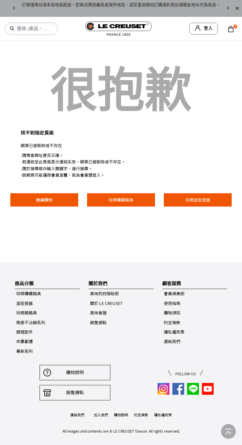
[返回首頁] (228, 431)
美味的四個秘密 (104, 294)
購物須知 (172, 313)
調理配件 (24, 332)
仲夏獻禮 (24, 342)
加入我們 (101, 415)
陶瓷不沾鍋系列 (30, 323)
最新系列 (24, 351)
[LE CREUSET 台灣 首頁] (118, 28)
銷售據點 (98, 323)
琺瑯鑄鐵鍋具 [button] (121, 200)
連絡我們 (172, 342)
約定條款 (172, 323)
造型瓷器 (24, 303)
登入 (208, 28)
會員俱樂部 (174, 294)
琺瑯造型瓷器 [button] (197, 200)
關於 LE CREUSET (106, 303)
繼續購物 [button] (44, 200)
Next (227, 8)
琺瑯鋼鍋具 (26, 313)
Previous (14, 8)
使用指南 (172, 303)
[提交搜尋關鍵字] (12, 29)
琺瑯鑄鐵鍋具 (28, 294)
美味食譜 (98, 313)
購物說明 (75, 372)
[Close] (237, 8)
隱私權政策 (174, 332)
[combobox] (33, 28)
